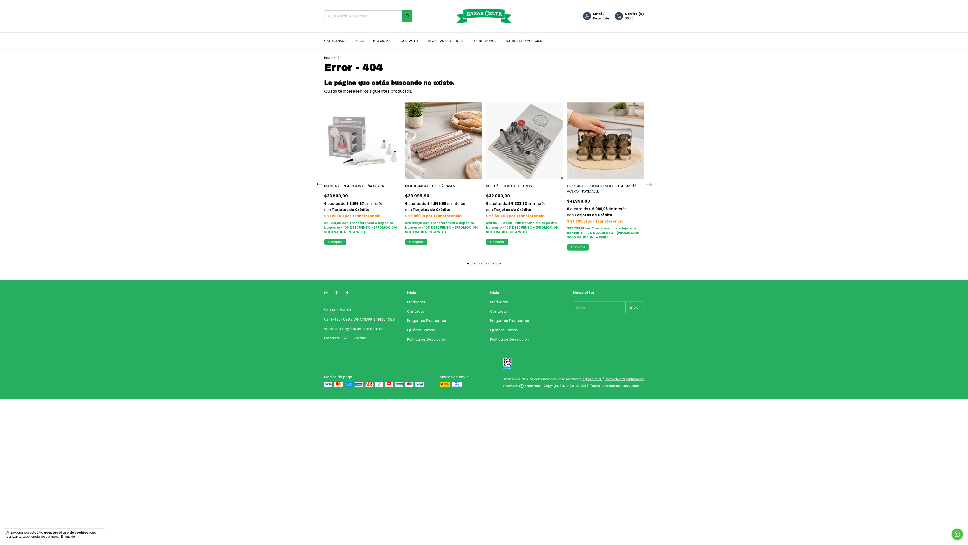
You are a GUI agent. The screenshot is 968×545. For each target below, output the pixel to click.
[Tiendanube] (522, 387)
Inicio (359, 41)
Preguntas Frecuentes (445, 41)
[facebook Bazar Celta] (336, 292)
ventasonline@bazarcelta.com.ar (353, 328)
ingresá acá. (592, 379)
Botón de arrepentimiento (624, 379)
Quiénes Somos (484, 41)
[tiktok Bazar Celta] (347, 292)
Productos (382, 41)
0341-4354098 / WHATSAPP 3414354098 (359, 319)
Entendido (68, 536)
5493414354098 (338, 310)
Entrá (597, 14)
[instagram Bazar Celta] (326, 292)
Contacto (409, 41)
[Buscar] (407, 16)
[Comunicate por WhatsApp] (957, 534)
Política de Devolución (523, 41)
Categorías (334, 41)
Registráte (601, 18)
